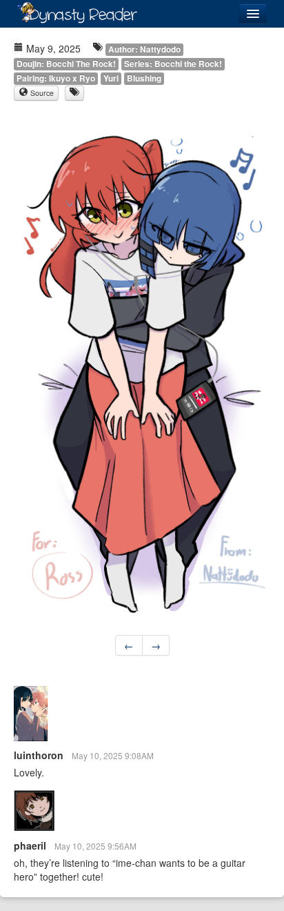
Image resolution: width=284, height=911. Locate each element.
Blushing (144, 78)
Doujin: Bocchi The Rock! (66, 64)
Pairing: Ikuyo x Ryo (56, 78)
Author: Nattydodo (144, 49)
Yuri (111, 78)
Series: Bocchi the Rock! (173, 64)
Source (41, 93)
